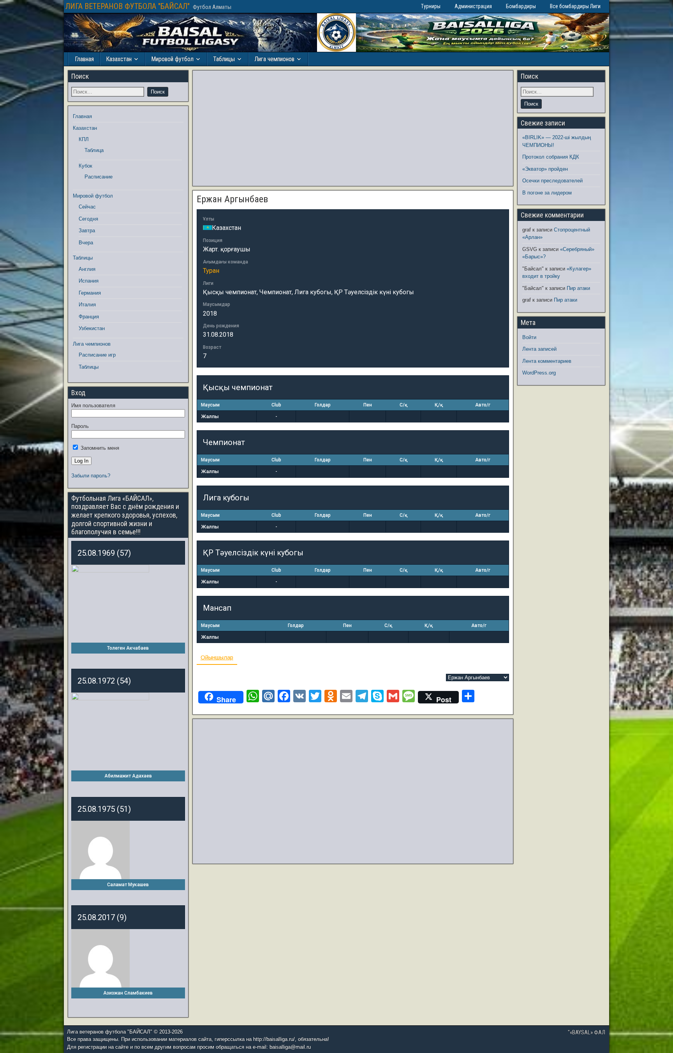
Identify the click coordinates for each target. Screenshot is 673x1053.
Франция (89, 317)
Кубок (85, 166)
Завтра (87, 230)
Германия (90, 293)
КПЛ (84, 139)
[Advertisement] (353, 128)
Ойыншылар (217, 657)
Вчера (86, 243)
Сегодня (88, 219)
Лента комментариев (546, 361)
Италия (87, 304)
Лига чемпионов (274, 59)
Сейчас (87, 207)
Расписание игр (97, 355)
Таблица (94, 150)
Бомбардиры (521, 6)
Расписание (99, 177)
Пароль (80, 426)
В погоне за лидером (547, 193)
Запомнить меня (99, 448)
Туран (211, 270)
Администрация (473, 6)
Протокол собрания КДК (550, 157)
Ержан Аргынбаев (232, 199)
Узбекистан (92, 328)
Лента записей (539, 349)
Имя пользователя (93, 405)
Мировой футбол (172, 59)
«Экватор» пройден (545, 169)
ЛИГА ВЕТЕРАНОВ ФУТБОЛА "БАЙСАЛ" (127, 6)
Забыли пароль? (90, 476)
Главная (84, 59)
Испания (89, 281)
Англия (87, 269)
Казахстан (119, 59)
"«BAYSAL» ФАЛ (586, 1032)
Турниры (430, 6)
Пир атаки (578, 288)
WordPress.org (539, 373)
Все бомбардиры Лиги (575, 6)
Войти (529, 337)
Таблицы (224, 59)
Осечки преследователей (552, 181)
